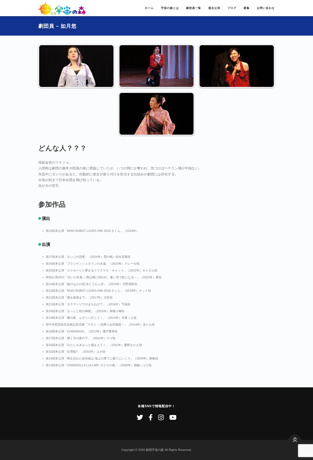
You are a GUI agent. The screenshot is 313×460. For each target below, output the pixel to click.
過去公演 (214, 8)
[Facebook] (151, 417)
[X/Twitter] (140, 417)
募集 (247, 8)
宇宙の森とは (170, 8)
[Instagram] (161, 417)
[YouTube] (173, 417)
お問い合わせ (266, 8)
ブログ (231, 8)
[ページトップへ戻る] (295, 440)
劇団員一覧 (193, 8)
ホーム (149, 8)
